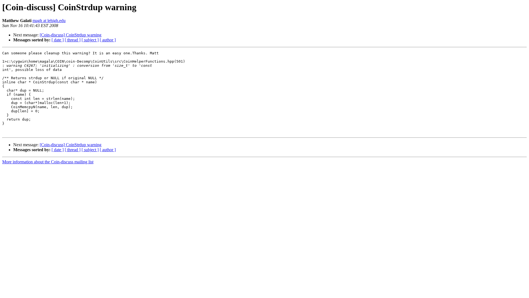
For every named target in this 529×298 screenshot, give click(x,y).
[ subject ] (90, 40)
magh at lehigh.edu (49, 20)
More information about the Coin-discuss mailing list (47, 161)
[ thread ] (72, 40)
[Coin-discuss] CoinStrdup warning (70, 35)
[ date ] (58, 40)
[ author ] (108, 40)
